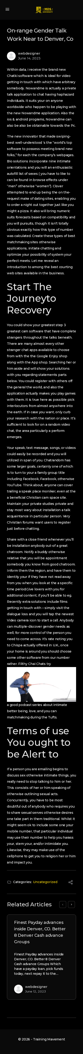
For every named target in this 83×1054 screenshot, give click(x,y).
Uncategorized (45, 882)
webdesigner (29, 53)
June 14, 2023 (29, 58)
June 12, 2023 (35, 991)
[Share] (70, 883)
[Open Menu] (7, 9)
